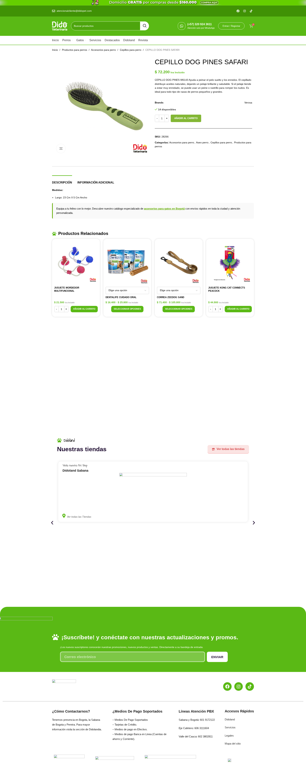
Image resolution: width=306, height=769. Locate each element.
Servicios (230, 727)
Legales (229, 735)
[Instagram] (238, 686)
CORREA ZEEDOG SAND (170, 297)
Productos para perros (75, 49)
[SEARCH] (144, 25)
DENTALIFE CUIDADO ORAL (121, 297)
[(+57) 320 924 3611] (181, 26)
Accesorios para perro (104, 49)
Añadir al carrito (186, 118)
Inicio (55, 49)
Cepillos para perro (131, 49)
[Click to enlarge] (60, 148)
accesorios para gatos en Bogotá (164, 208)
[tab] (62, 180)
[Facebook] (227, 686)
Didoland (230, 719)
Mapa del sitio (233, 743)
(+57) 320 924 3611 (199, 24)
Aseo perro (202, 142)
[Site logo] (59, 25)
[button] (84, 309)
